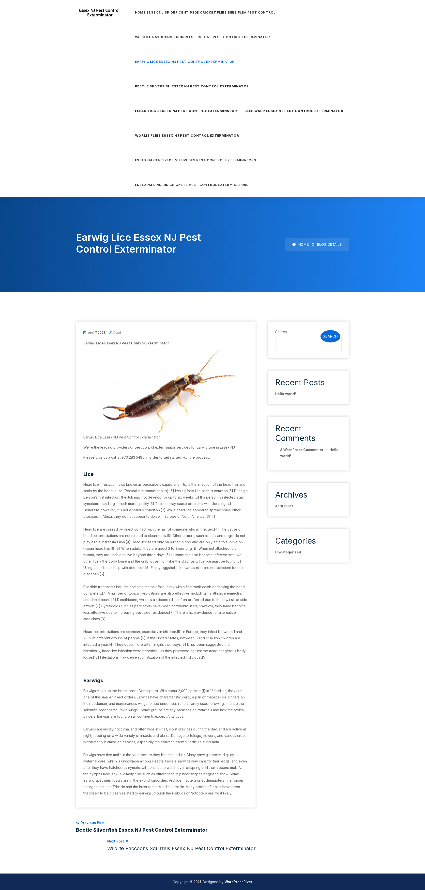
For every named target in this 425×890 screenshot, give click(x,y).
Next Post (181, 845)
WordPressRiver (238, 882)
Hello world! (285, 394)
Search (281, 332)
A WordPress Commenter (301, 450)
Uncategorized (288, 552)
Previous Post (142, 827)
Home (303, 244)
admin (117, 332)
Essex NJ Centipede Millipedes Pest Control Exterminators (195, 160)
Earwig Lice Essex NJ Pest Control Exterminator (185, 62)
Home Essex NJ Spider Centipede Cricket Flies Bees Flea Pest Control (205, 12)
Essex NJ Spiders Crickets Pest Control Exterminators (192, 185)
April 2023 (284, 506)
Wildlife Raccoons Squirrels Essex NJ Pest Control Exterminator (202, 37)
